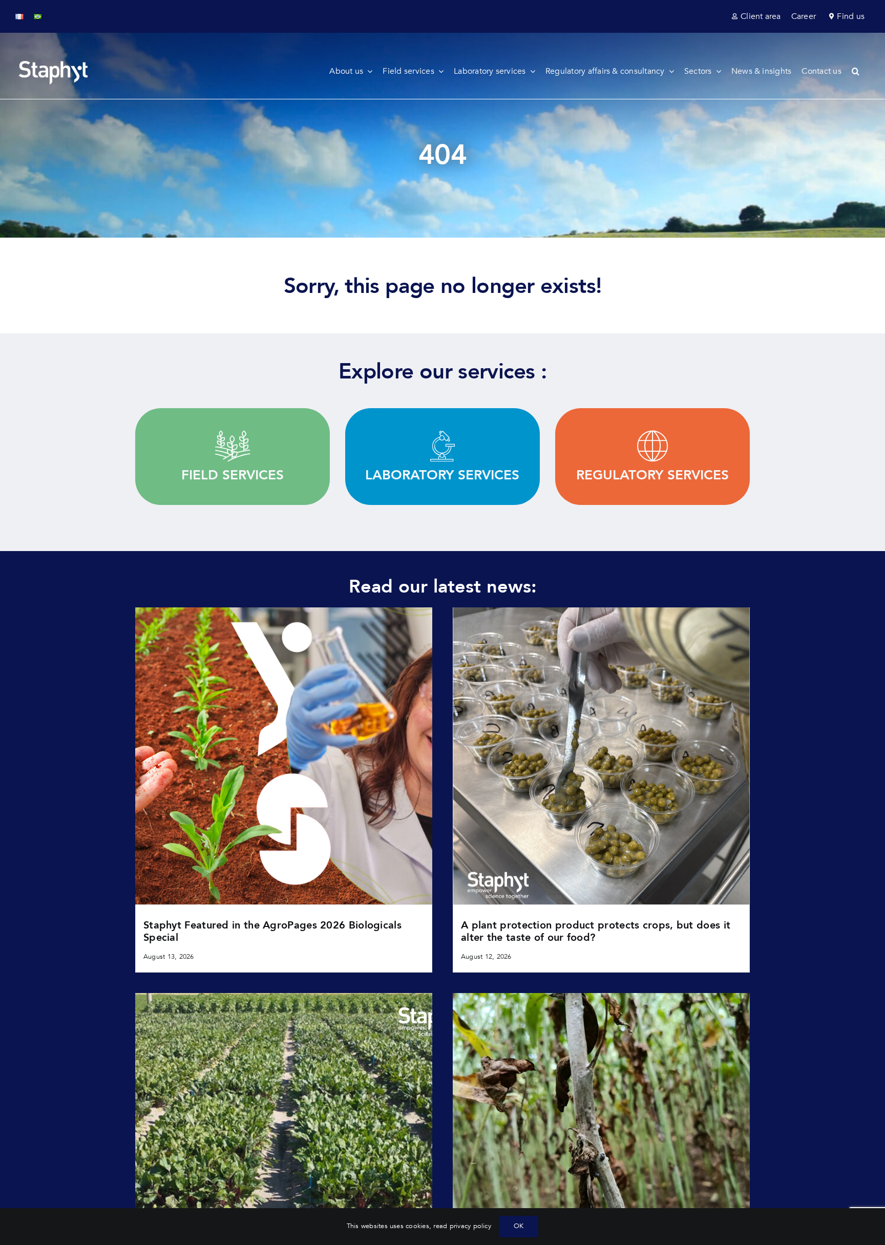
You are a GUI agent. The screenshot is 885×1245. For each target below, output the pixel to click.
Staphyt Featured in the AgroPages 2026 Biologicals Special (272, 931)
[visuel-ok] (283, 611)
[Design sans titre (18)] (601, 611)
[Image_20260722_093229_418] (601, 997)
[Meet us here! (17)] (283, 997)
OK (518, 1226)
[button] (861, 71)
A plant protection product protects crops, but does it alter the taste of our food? (595, 931)
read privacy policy (462, 1226)
